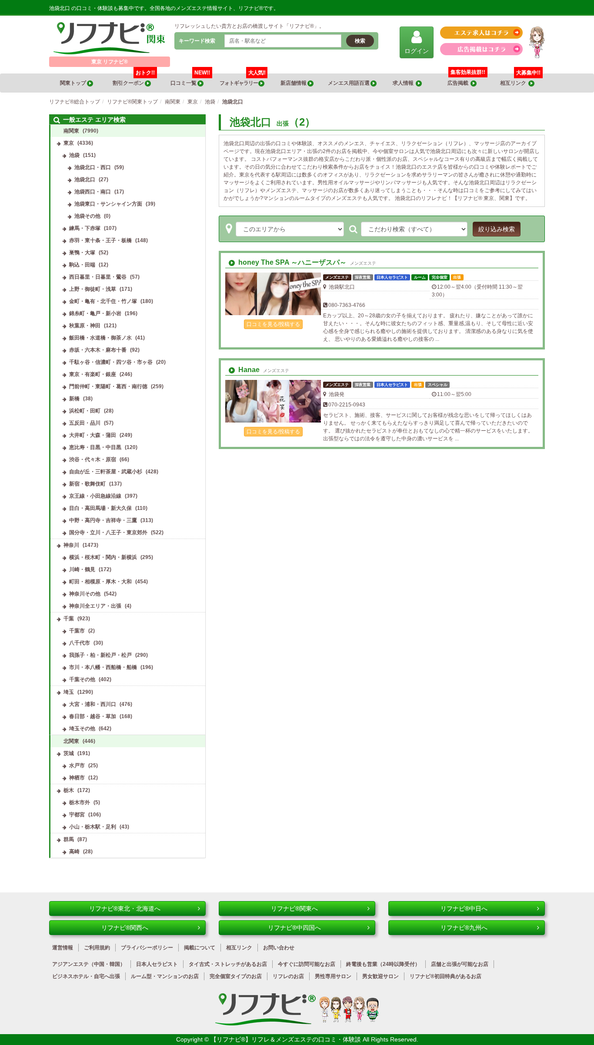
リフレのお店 (288, 976)
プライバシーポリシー (147, 948)
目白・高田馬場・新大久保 (100, 508)
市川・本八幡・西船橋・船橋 (103, 667)
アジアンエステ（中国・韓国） (88, 964)
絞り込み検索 (496, 229)
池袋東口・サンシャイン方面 (108, 204)
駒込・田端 (82, 265)
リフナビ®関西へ (124, 927)
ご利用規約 (97, 948)
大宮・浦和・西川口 (92, 704)
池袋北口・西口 (92, 167)
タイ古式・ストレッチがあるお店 (228, 964)
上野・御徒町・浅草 (92, 289)
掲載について (199, 948)
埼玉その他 (82, 729)
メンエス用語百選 (349, 83)
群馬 (68, 839)
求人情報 (404, 83)
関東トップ (73, 83)
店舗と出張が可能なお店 (459, 964)
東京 (68, 143)
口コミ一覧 (190, 79)
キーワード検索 (197, 41)
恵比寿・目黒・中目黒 (95, 447)
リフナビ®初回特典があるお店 (445, 976)
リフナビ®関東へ (294, 908)
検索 (360, 41)
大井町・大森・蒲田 (92, 435)
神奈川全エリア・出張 (95, 606)
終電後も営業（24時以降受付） (383, 964)
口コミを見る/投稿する (273, 324)
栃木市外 (79, 802)
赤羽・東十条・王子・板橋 (100, 240)
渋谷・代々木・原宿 (92, 459)
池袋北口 (84, 179)
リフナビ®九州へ (463, 927)
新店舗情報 (293, 83)
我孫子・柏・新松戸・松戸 (100, 655)
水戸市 (77, 765)
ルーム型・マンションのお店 (165, 976)
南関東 (71, 131)
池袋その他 (87, 216)
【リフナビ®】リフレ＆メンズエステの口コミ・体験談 (286, 1039)
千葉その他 (82, 679)
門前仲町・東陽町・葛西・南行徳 (108, 386)
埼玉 (68, 692)
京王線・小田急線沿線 (95, 496)
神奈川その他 (84, 594)
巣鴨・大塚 (82, 253)
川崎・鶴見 (82, 569)
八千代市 (79, 643)
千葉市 (77, 631)
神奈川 (71, 545)
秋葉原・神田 (84, 326)
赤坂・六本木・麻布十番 (98, 350)
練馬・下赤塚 (84, 228)
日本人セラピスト (157, 964)
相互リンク (520, 79)
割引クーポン (134, 79)
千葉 (68, 619)
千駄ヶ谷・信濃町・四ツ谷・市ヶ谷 (111, 362)
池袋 (74, 155)
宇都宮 (77, 815)
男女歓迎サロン (380, 976)
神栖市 (77, 778)
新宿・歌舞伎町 (87, 484)
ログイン (416, 50)
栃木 (68, 790)
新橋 (74, 399)
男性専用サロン (333, 976)
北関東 (71, 741)
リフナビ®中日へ (463, 908)
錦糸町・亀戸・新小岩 (95, 313)
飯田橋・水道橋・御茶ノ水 (100, 338)
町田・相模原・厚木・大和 (100, 582)
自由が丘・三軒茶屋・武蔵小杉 (105, 472)
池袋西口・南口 (92, 192)
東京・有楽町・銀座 (92, 374)
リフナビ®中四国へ (294, 927)
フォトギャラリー (242, 79)
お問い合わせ (278, 948)
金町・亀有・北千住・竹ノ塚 (103, 301)
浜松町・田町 (84, 411)
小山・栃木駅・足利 (92, 827)
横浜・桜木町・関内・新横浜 (103, 557)
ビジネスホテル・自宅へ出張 (86, 976)
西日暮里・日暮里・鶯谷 (98, 277)
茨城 (68, 753)
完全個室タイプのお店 (236, 976)
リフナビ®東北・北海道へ (124, 908)
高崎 (74, 852)
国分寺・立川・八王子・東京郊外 (108, 532)
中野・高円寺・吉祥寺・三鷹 (103, 520)
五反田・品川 (84, 423)
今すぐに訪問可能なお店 (306, 964)
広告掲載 (459, 83)
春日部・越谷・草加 (92, 716)
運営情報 (62, 948)
